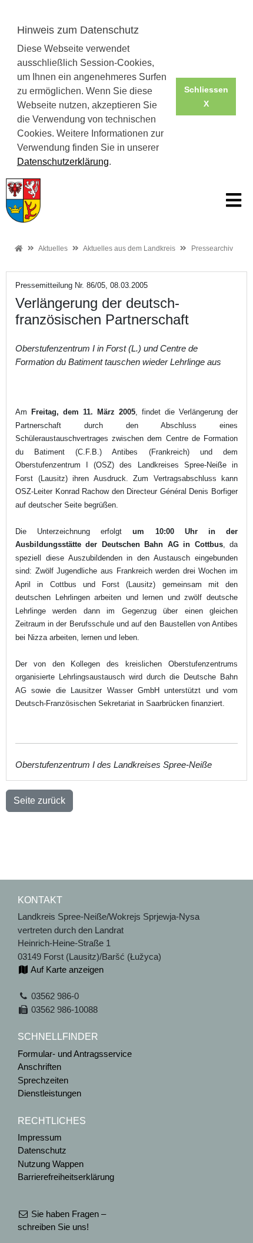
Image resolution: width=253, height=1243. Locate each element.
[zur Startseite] (23, 199)
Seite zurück (39, 800)
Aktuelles (53, 248)
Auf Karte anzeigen (66, 969)
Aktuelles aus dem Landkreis (129, 248)
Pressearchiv (212, 248)
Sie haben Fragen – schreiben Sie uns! (62, 1220)
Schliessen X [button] (206, 96)
